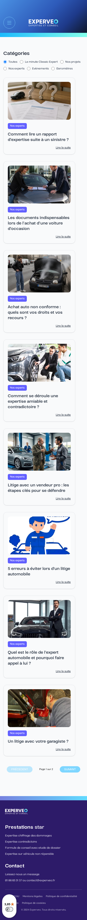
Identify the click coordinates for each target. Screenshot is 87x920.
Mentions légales (32, 896)
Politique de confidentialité (61, 896)
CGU (16, 896)
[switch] (9, 909)
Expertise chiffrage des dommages (28, 836)
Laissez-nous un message (22, 874)
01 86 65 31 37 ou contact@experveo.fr (30, 880)
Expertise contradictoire (21, 842)
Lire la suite (63, 148)
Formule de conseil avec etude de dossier (33, 848)
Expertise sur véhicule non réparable (29, 854)
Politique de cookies (34, 903)
